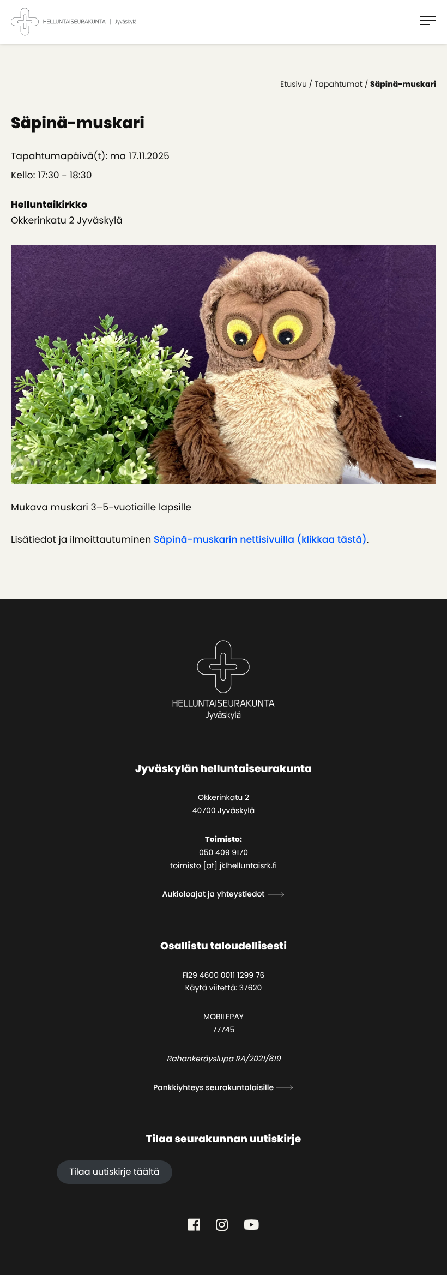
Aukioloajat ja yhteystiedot (213, 893)
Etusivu (293, 84)
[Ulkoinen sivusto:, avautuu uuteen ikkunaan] (194, 1225)
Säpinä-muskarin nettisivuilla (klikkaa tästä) (260, 539)
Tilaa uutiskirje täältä (114, 1171)
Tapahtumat (339, 84)
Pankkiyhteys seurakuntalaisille (213, 1087)
